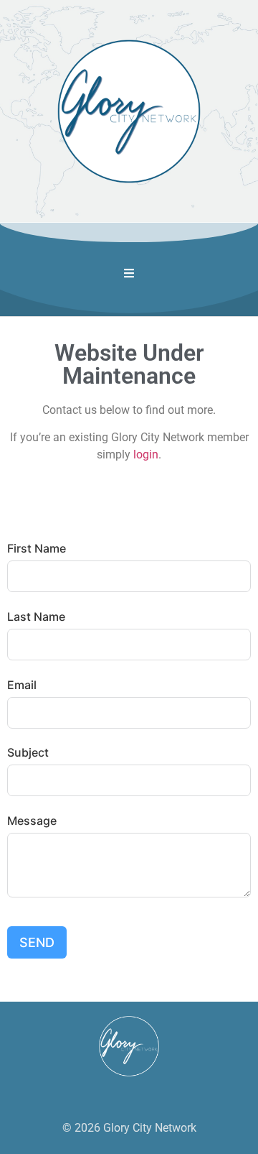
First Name (36, 548)
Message (32, 820)
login (145, 454)
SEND (36, 942)
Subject (28, 752)
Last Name (36, 616)
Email (22, 685)
